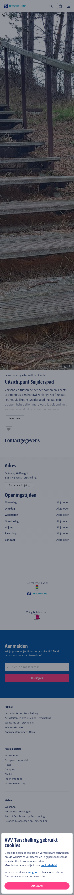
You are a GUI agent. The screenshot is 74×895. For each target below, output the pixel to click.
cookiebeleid (49, 865)
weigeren (33, 872)
